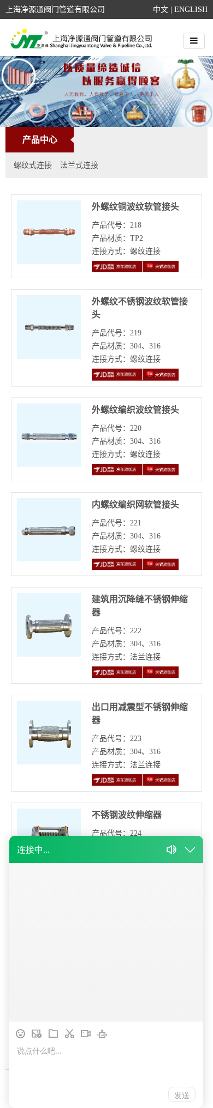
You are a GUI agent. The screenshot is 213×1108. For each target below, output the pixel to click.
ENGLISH (191, 9)
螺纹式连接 (33, 165)
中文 (160, 9)
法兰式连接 (79, 165)
